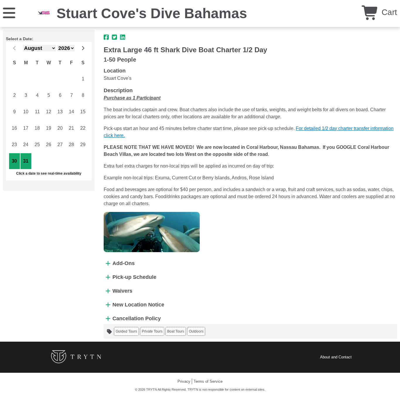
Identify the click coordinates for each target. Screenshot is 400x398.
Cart (388, 12)
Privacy (183, 381)
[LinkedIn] (122, 37)
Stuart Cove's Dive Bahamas (152, 13)
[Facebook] (106, 37)
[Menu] (9, 12)
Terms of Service (208, 381)
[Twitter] (114, 37)
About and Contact (336, 357)
